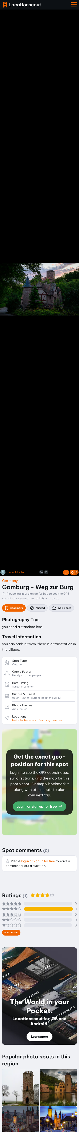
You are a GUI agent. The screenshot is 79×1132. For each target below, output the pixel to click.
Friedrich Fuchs (15, 572)
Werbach (58, 720)
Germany (10, 580)
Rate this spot (11, 932)
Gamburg (44, 720)
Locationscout (22, 5)
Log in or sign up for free (37, 806)
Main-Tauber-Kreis (24, 720)
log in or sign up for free (32, 594)
